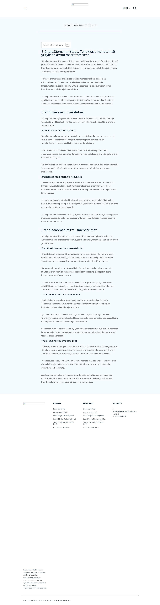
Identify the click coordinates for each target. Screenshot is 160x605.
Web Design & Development (63, 415)
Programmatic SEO (60, 412)
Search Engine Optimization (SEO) (63, 423)
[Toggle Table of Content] (66, 45)
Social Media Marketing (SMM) (64, 419)
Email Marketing (59, 409)
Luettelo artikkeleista (61, 427)
